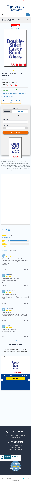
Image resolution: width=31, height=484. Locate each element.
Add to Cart (16, 132)
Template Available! (9, 96)
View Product (15, 378)
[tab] (5, 251)
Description (5, 158)
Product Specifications (19, 158)
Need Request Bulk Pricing (14, 93)
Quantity (6, 125)
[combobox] (8, 14)
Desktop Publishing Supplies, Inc (19, 478)
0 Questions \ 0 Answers (6, 237)
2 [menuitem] (16, 340)
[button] (5, 267)
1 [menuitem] (14, 340)
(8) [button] (8, 240)
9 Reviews (17, 70)
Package (5, 119)
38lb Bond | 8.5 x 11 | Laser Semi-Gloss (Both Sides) (15, 375)
